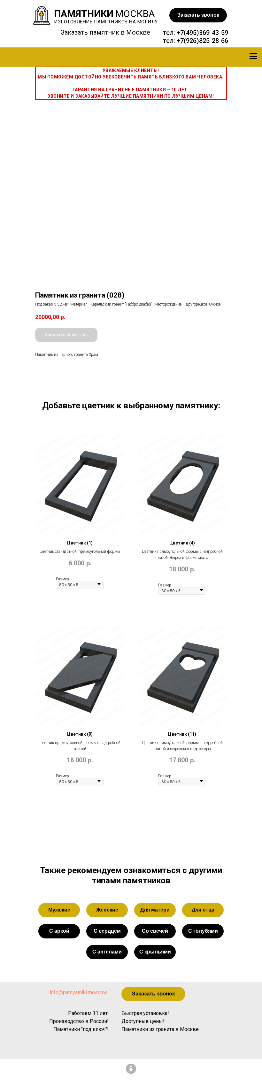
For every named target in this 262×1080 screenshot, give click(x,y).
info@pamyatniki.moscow (78, 992)
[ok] (131, 1069)
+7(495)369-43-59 (202, 33)
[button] (198, 15)
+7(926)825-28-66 (202, 41)
